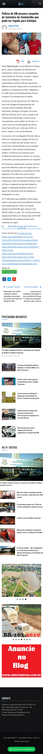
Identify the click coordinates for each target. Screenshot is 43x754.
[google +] (14, 279)
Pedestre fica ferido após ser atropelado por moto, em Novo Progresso (27, 381)
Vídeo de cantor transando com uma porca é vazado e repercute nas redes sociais (30, 494)
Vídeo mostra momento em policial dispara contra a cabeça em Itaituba (29, 531)
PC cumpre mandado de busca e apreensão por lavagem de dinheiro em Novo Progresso (21, 351)
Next (38, 580)
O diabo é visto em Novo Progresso (29, 518)
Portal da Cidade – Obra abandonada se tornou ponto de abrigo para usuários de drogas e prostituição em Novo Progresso (30, 551)
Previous (5, 580)
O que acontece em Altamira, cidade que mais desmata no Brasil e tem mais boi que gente (28, 395)
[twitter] (9, 279)
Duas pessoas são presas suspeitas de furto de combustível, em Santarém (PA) (28, 430)
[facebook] (4, 279)
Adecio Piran (14, 25)
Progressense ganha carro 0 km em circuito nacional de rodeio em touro (30, 505)
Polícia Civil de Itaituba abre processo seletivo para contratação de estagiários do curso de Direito (28, 414)
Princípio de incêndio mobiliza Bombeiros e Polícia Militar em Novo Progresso (28, 367)
